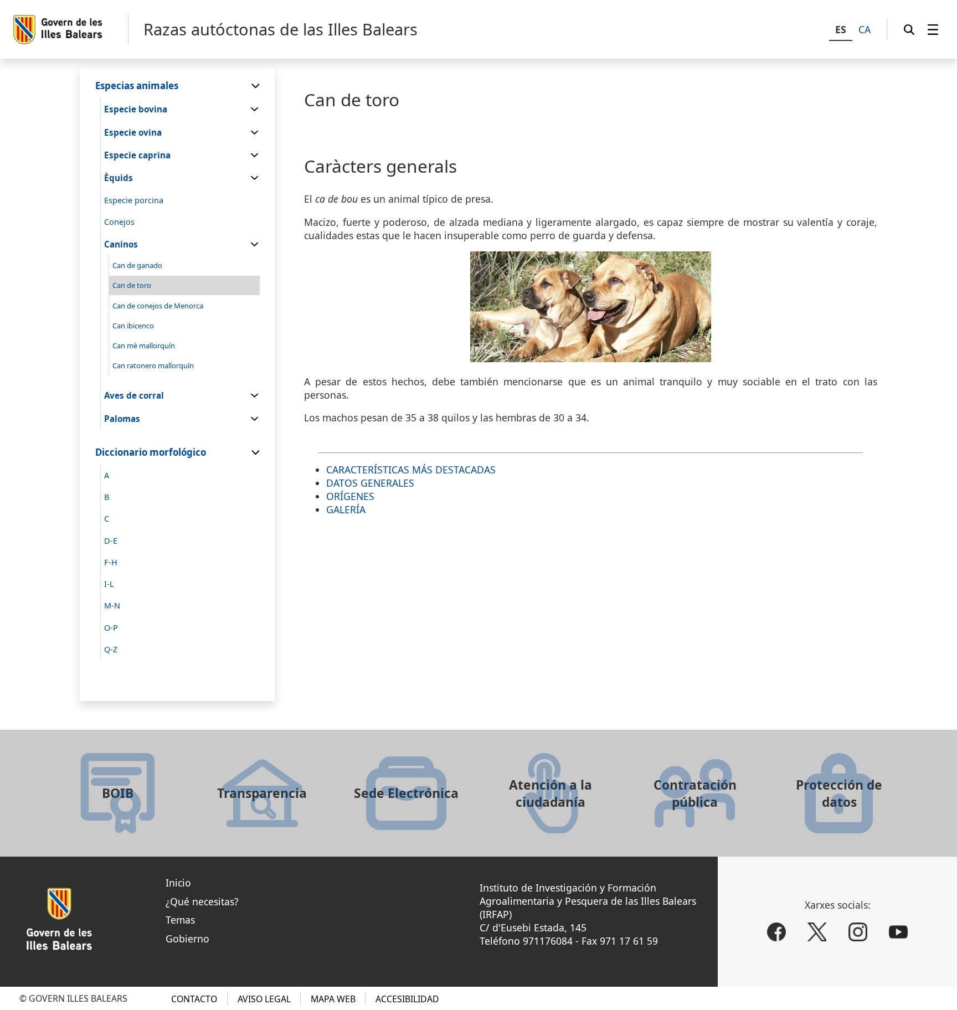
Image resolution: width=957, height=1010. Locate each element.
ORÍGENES (350, 496)
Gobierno (187, 938)
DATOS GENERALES (370, 482)
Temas (180, 919)
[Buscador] (909, 29)
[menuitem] (933, 29)
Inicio (178, 882)
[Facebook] (776, 931)
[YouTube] (898, 931)
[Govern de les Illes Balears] (70, 29)
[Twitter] (816, 931)
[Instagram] (857, 931)
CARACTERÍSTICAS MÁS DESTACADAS (411, 469)
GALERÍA (346, 509)
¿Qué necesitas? (202, 901)
